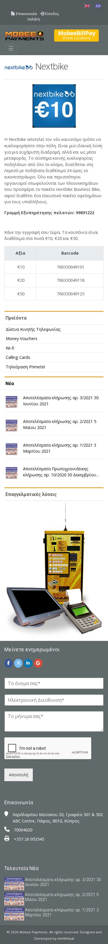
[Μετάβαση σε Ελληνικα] (98, 6)
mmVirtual (65, 938)
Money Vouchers (21, 338)
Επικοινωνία (26, 13)
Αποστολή (18, 774)
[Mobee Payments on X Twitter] (18, 663)
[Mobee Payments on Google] (38, 663)
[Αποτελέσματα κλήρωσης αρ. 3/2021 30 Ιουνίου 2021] (11, 402)
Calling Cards (18, 357)
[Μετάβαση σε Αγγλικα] (87, 6)
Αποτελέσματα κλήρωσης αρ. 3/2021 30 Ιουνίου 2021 (60, 401)
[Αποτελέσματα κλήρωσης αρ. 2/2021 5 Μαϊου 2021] (11, 425)
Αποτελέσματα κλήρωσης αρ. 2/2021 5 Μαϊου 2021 (59, 424)
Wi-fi (10, 348)
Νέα (9, 383)
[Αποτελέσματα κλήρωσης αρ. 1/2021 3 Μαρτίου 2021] (11, 449)
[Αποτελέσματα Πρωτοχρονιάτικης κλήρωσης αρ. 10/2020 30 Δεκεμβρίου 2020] (11, 473)
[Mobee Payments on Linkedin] (28, 663)
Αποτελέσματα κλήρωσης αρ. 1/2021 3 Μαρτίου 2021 (59, 448)
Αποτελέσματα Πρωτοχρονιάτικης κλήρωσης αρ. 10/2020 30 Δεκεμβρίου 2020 (59, 472)
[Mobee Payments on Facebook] (8, 663)
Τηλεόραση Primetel (25, 367)
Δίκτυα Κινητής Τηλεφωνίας (33, 329)
